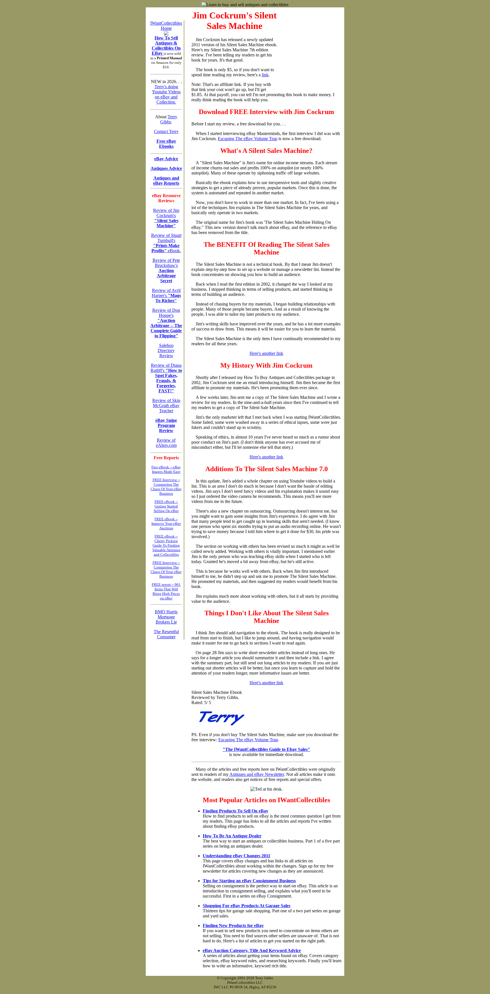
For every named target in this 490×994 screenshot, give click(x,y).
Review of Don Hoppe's (166, 323)
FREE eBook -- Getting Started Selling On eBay (166, 506)
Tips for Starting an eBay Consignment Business (249, 880)
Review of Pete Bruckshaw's (166, 270)
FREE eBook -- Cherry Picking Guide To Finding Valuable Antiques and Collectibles (166, 545)
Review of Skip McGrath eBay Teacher (166, 405)
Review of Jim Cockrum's (166, 218)
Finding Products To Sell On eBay (235, 810)
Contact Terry (166, 131)
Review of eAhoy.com (166, 443)
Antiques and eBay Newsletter (256, 774)
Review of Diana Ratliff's (166, 378)
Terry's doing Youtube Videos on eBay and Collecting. (166, 94)
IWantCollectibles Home (166, 26)
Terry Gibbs (168, 119)
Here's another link (266, 353)
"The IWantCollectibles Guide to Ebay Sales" (266, 749)
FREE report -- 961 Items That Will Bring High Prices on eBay (166, 591)
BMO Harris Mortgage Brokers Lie (166, 616)
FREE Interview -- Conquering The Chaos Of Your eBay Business (166, 487)
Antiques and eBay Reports (166, 181)
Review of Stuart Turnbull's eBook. (166, 243)
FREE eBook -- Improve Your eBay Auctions (166, 523)
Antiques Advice (166, 168)
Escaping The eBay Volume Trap (247, 138)
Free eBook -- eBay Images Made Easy (166, 469)
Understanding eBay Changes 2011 (236, 855)
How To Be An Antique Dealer (232, 835)
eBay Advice (166, 158)
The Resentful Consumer (166, 634)
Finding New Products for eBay (233, 925)
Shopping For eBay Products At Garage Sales (246, 905)
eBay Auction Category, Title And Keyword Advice (252, 950)
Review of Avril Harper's (166, 295)
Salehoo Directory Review (166, 350)
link (265, 74)
